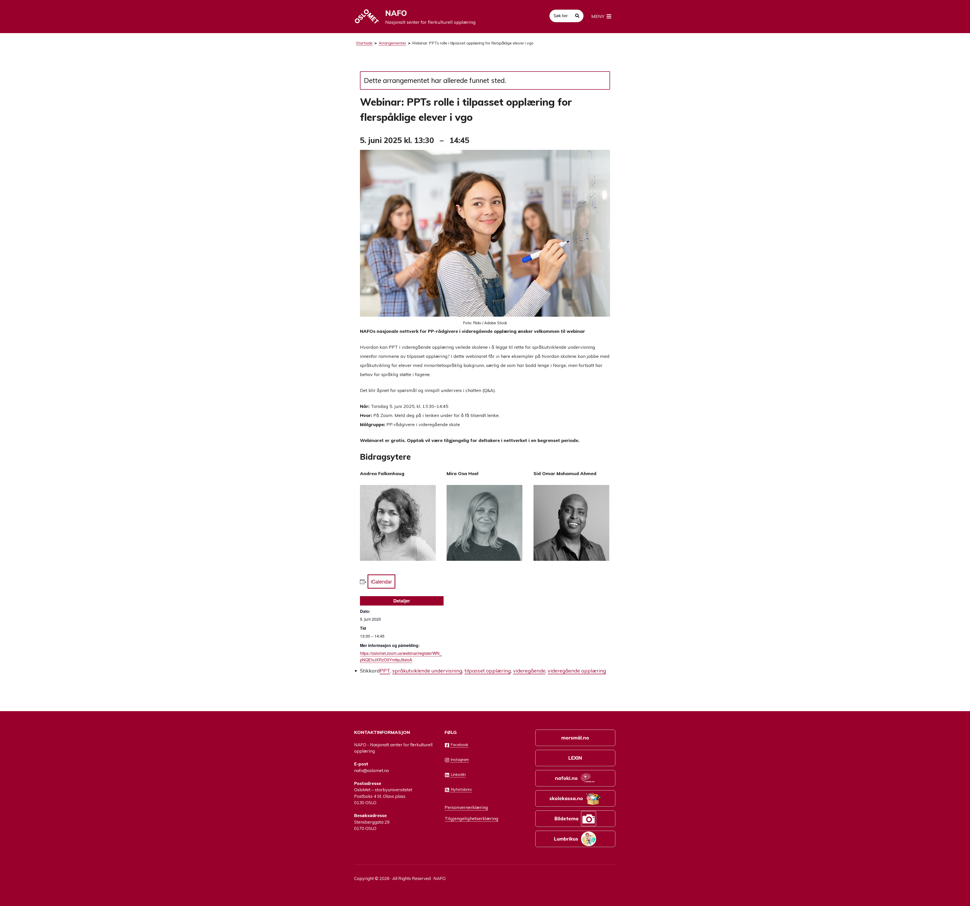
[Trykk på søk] (577, 16)
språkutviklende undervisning (427, 670)
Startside (364, 42)
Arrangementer (392, 42)
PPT (385, 670)
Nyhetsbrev (461, 789)
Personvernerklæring (466, 807)
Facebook (459, 744)
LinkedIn (458, 774)
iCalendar (381, 581)
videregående (529, 670)
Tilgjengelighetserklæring (471, 818)
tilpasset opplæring (488, 670)
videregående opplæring (577, 670)
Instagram (459, 759)
